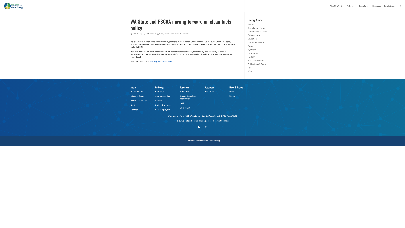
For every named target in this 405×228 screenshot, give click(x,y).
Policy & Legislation (256, 60)
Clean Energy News (156, 34)
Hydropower (253, 53)
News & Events (389, 6)
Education (252, 39)
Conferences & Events (171, 34)
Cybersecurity (254, 35)
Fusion (251, 46)
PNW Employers (162, 110)
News (231, 91)
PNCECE (135, 34)
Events (232, 96)
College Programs (163, 105)
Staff (132, 105)
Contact (134, 110)
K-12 (182, 103)
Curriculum (185, 108)
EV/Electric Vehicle (256, 42)
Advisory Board (137, 96)
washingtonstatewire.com (161, 61)
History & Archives (138, 101)
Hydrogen (252, 50)
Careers (158, 101)
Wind (250, 71)
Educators (363, 6)
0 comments (184, 34)
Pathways (350, 6)
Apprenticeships (162, 96)
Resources (376, 6)
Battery (251, 24)
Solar (250, 68)
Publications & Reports (258, 64)
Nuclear (251, 57)
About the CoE (336, 6)
